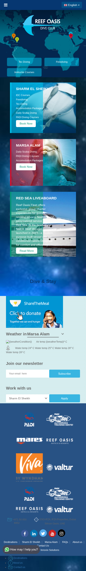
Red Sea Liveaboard (36, 198)
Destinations (10, 542)
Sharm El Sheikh (32, 89)
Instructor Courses (24, 72)
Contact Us (43, 545)
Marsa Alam (51, 542)
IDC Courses (23, 95)
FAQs (65, 542)
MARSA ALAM (28, 145)
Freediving (62, 62)
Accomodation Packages (29, 108)
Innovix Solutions (50, 550)
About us (77, 542)
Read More (27, 250)
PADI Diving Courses (27, 117)
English (72, 5)
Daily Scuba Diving (26, 113)
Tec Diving (24, 62)
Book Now (26, 123)
